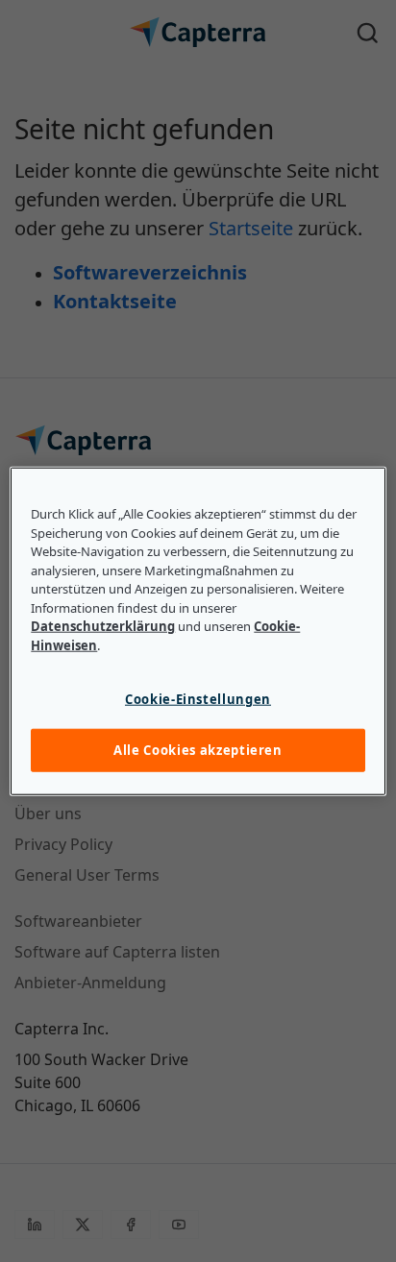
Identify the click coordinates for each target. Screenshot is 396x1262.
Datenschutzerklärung (103, 626)
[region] (197, 631)
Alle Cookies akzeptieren (198, 750)
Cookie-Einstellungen (198, 699)
